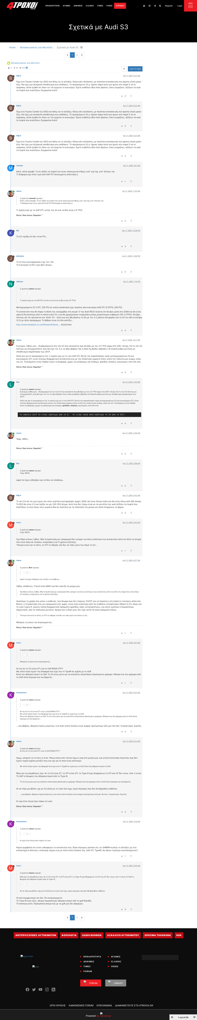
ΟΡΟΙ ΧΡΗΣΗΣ (58, 1005)
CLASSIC (116, 961)
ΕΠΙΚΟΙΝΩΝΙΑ (104, 1005)
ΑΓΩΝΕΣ (116, 956)
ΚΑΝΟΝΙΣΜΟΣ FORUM (81, 1005)
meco (18, 522)
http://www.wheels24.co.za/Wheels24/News (37, 324)
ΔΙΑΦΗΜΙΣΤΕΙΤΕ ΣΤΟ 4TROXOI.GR (134, 1005)
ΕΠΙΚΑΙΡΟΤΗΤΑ (92, 956)
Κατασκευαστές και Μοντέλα (25, 63)
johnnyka (20, 256)
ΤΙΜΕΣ (87, 966)
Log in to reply (135, 69)
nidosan (19, 281)
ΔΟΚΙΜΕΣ (89, 961)
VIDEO (114, 966)
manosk (19, 165)
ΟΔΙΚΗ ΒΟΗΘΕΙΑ (92, 935)
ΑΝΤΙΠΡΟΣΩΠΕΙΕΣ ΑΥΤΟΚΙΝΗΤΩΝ (35, 935)
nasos (18, 191)
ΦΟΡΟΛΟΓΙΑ (69, 935)
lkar (17, 382)
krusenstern (21, 692)
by (92, 1015)
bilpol (18, 76)
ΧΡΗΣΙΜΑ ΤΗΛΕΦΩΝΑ (158, 935)
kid (17, 230)
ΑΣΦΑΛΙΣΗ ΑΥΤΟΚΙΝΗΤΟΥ (123, 935)
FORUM (88, 971)
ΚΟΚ (179, 935)
